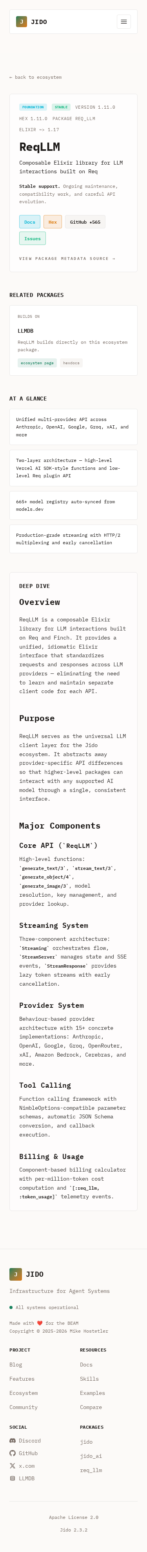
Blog (15, 1364)
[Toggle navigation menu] (124, 22)
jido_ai (91, 1455)
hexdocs (71, 362)
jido (86, 1441)
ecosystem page (37, 362)
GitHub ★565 (85, 222)
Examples (92, 1392)
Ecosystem (23, 1392)
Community (23, 1407)
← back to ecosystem (35, 77)
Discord (30, 1440)
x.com (26, 1465)
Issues (32, 238)
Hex (53, 222)
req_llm (91, 1470)
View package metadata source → (67, 258)
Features (21, 1378)
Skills (89, 1378)
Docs (29, 222)
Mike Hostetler (89, 1331)
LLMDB (25, 330)
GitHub (28, 1453)
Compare (91, 1407)
